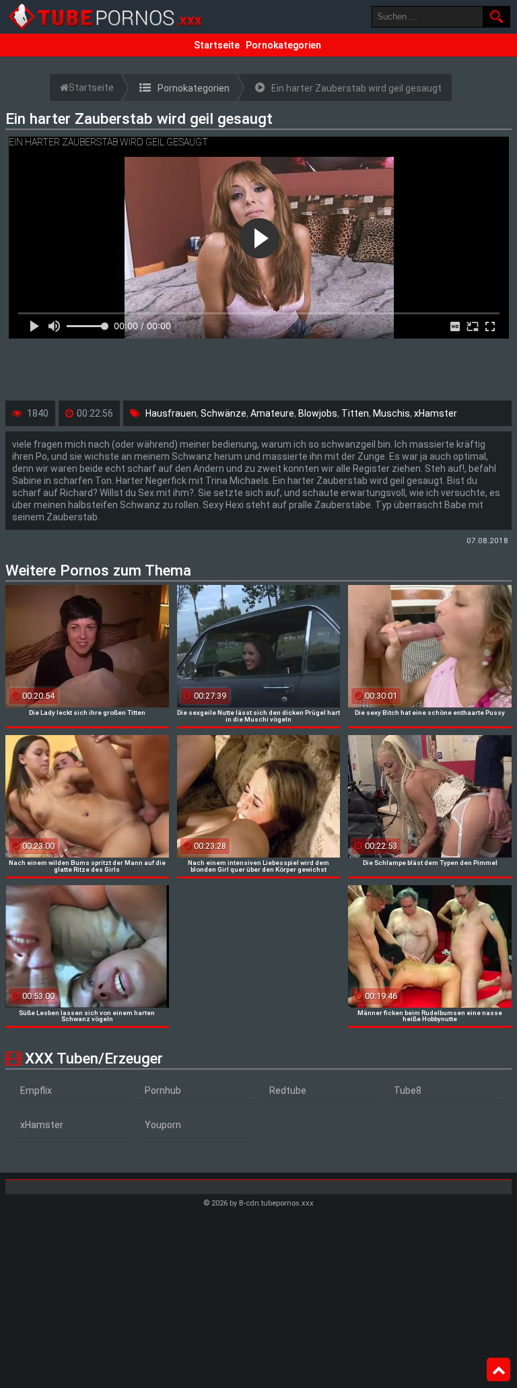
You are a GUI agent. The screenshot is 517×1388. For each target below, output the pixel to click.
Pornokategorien (283, 45)
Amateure (272, 413)
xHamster (435, 413)
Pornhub (163, 1090)
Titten (355, 413)
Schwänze (223, 413)
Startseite (217, 45)
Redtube (287, 1090)
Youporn (163, 1124)
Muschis (391, 413)
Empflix (36, 1090)
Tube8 (407, 1090)
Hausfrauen (171, 413)
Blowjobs (317, 413)
